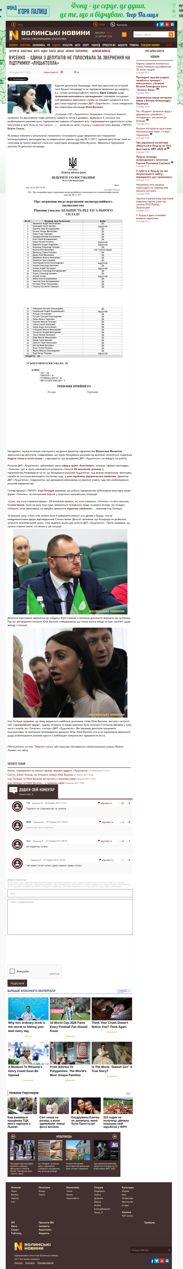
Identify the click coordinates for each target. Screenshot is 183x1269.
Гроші (69, 1190)
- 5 (128, 803)
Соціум (98, 1187)
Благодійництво (102, 1208)
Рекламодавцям (45, 1262)
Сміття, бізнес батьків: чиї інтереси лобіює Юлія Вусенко (40, 774)
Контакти (30, 1262)
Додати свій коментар (37, 789)
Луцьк (14, 1190)
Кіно (124, 1194)
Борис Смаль (16, 128)
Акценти (122, 45)
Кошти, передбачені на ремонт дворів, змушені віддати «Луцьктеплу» (48, 770)
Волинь (15, 1194)
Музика (125, 1190)
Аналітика (26, 51)
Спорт (86, 45)
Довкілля (98, 1198)
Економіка (39, 45)
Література (127, 1198)
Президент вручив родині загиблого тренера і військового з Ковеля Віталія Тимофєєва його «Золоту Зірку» (21, 1168)
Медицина (99, 1190)
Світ (13, 1201)
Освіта (97, 1194)
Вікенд (97, 1201)
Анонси (70, 51)
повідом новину (150, 45)
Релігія (97, 1205)
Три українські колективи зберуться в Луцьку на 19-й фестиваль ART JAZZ (106, 1166)
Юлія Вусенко (94, 107)
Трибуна (134, 45)
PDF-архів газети (154, 51)
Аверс (169, 45)
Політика (44, 1187)
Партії (42, 1194)
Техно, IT (98, 1212)
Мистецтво (127, 1201)
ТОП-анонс (127, 1215)
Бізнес (69, 1194)
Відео (44, 51)
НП (48, 45)
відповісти (106, 803)
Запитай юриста (101, 51)
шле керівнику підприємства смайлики (91, 476)
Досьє (60, 51)
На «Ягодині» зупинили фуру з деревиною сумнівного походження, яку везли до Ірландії (154, 115)
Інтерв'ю (14, 51)
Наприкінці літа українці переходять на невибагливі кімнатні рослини (152, 187)
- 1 (128, 841)
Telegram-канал (43, 746)
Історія (125, 1205)
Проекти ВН (108, 45)
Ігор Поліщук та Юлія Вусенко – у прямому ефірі (36, 783)
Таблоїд (96, 45)
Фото (37, 51)
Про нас (18, 1262)
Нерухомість (72, 1198)
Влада (42, 1190)
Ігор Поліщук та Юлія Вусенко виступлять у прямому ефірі (42, 778)
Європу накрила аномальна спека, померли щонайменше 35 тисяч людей (153, 66)
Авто (77, 45)
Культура (68, 45)
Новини (154, 57)
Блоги (52, 51)
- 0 (128, 822)
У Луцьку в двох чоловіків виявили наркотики (150, 216)
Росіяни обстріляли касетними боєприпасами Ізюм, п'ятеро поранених (154, 131)
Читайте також (16, 764)
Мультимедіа (64, 1137)
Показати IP (37, 803)
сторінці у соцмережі (92, 124)
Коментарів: (51, 72)
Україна (15, 1198)
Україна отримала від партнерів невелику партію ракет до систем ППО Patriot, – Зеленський (154, 202)
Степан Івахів (16, 504)
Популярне (81, 51)
